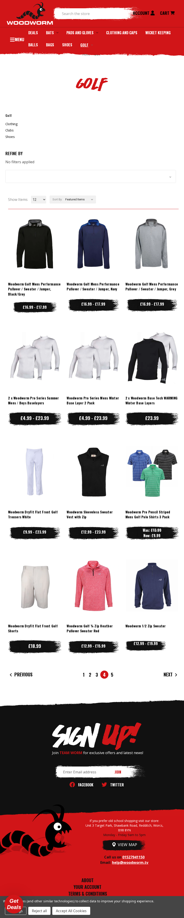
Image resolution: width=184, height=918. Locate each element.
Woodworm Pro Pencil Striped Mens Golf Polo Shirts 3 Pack (147, 514)
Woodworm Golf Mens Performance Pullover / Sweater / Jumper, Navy (93, 286)
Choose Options (34, 252)
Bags (50, 44)
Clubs (9, 130)
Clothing (11, 124)
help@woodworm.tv (130, 862)
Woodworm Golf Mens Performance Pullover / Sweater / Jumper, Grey (151, 286)
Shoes (67, 44)
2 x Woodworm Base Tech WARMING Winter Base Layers (151, 400)
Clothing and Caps (121, 32)
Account (142, 13)
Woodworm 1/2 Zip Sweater (145, 625)
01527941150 (133, 857)
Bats (50, 32)
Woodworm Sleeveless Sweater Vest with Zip (90, 514)
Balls (33, 44)
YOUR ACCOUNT (87, 887)
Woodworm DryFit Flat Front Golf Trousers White (33, 514)
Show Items (18, 199)
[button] (90, 176)
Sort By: (57, 199)
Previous (23, 674)
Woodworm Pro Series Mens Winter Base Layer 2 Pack (93, 400)
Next (169, 674)
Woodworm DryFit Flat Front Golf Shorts (33, 628)
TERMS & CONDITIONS (87, 893)
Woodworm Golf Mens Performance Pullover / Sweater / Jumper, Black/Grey (34, 288)
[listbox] (80, 199)
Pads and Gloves (80, 32)
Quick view (35, 234)
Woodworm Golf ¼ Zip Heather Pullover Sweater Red (90, 628)
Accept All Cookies (71, 910)
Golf (84, 45)
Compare (32, 243)
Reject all (39, 910)
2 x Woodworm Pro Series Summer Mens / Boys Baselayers (33, 400)
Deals (33, 32)
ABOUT (87, 880)
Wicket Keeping (158, 32)
